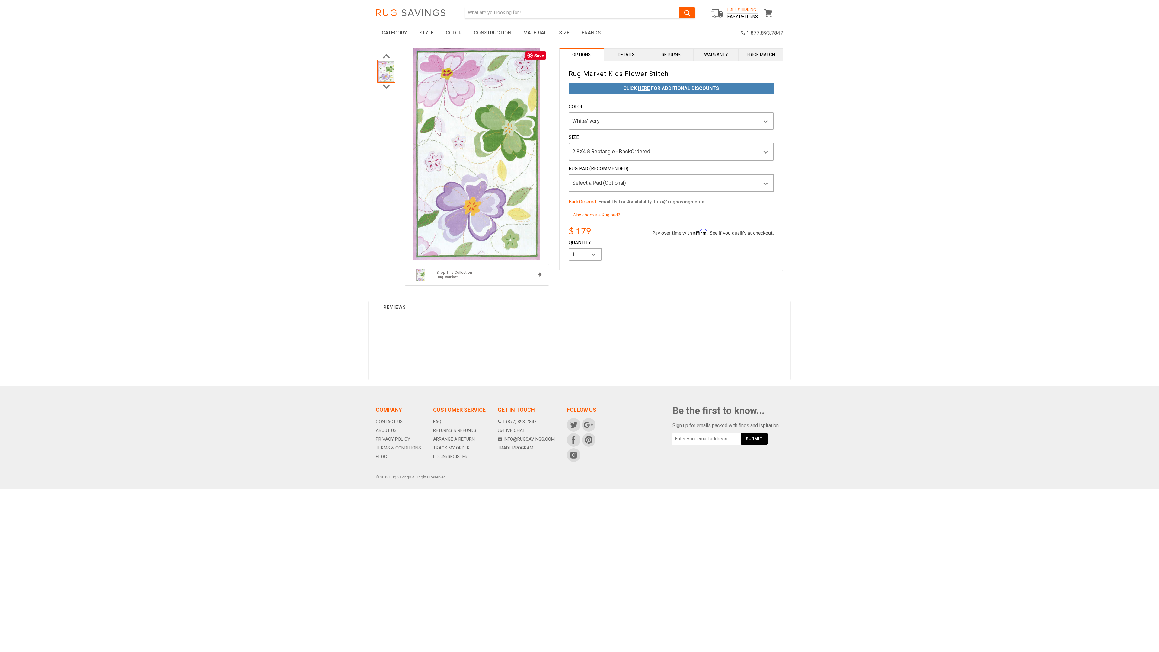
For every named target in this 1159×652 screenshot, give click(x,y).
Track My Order (451, 448)
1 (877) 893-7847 (519, 421)
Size (574, 137)
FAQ (437, 421)
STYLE (426, 33)
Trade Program (515, 448)
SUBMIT (754, 438)
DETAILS (626, 54)
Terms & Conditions (398, 448)
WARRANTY (716, 54)
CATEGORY (394, 33)
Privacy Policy (393, 439)
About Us (386, 430)
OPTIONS (581, 54)
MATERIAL (535, 33)
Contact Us (389, 421)
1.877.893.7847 (764, 33)
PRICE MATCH (761, 54)
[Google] (588, 424)
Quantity (580, 242)
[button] (1158, 650)
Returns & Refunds (454, 430)
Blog (381, 456)
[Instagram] (573, 454)
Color (576, 106)
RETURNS (671, 54)
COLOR (454, 33)
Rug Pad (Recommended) (598, 168)
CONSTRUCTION (492, 33)
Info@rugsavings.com (529, 439)
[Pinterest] (588, 439)
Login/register (450, 456)
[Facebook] (573, 439)
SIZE (564, 33)
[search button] (687, 12)
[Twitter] (573, 424)
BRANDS (591, 33)
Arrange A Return (454, 439)
